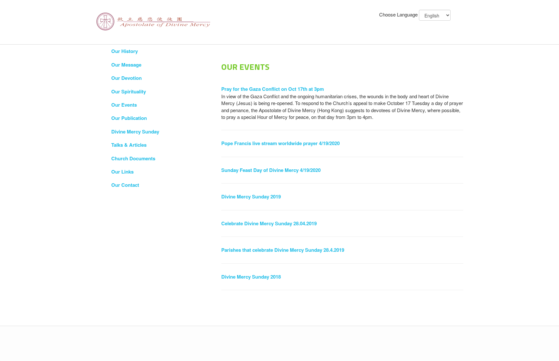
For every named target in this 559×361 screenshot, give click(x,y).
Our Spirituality (128, 91)
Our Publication (129, 118)
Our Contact (125, 184)
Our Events (124, 104)
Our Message (126, 64)
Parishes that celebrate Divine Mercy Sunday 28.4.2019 (282, 249)
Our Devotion (126, 77)
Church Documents (133, 158)
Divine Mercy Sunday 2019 (251, 196)
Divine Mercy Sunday (135, 131)
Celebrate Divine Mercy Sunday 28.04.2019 (269, 223)
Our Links (122, 171)
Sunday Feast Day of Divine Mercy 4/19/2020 (271, 170)
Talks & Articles (129, 144)
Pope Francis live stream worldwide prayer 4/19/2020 (280, 143)
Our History (124, 51)
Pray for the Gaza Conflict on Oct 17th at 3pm (272, 88)
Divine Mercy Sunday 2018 (251, 276)
